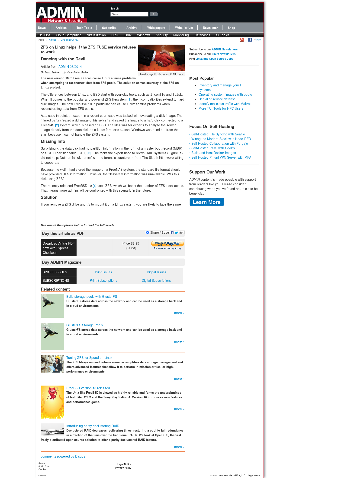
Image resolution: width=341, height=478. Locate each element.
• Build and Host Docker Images (212, 152)
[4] (95, 185)
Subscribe (109, 28)
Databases (202, 35)
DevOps (44, 35)
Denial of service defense (217, 99)
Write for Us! (184, 28)
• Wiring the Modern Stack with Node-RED (220, 138)
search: (114, 8)
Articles (61, 28)
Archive (131, 28)
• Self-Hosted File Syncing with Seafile (217, 134)
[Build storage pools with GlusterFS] (52, 305)
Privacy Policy (123, 467)
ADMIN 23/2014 (70, 66)
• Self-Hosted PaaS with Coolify (212, 148)
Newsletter (210, 28)
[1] (129, 99)
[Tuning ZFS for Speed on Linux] (52, 363)
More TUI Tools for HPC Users (221, 108)
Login (258, 39)
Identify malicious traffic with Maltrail (225, 103)
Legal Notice (124, 464)
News (42, 28)
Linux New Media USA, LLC (231, 475)
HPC (114, 35)
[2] (57, 125)
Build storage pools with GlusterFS (91, 296)
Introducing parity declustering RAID (92, 425)
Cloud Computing (68, 35)
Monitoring (181, 35)
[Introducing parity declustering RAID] (52, 429)
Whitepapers (156, 28)
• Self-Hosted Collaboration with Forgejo (218, 143)
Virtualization (96, 35)
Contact (43, 469)
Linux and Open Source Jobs (214, 58)
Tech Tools (84, 28)
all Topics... (224, 35)
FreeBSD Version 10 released (88, 388)
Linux (128, 35)
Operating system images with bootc (225, 94)
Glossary (42, 475)
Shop (231, 28)
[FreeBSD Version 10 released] (52, 401)
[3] (89, 153)
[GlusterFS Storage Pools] (52, 336)
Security (162, 35)
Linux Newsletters (224, 54)
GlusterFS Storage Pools (84, 325)
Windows (143, 35)
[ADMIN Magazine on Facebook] (249, 39)
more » (179, 312)
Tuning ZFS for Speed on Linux (89, 357)
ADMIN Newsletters (225, 49)
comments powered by (63, 456)
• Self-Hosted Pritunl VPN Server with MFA (220, 157)
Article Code (44, 466)
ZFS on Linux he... (70, 39)
